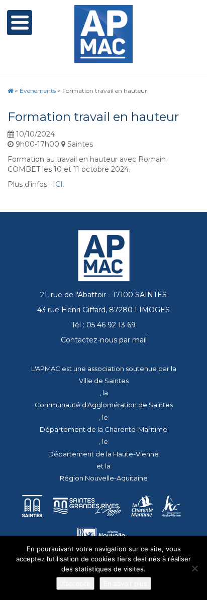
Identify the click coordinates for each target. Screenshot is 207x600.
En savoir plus (125, 583)
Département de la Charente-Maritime (103, 429)
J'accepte (75, 583)
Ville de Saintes (104, 380)
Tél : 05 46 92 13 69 (103, 324)
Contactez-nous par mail (104, 339)
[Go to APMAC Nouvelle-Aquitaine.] (10, 90)
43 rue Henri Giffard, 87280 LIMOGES (103, 309)
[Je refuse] (194, 568)
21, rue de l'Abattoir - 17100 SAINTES (103, 294)
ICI (58, 184)
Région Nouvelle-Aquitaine (104, 478)
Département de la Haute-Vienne (103, 453)
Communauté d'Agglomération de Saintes (104, 404)
